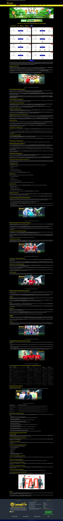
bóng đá (16, 100)
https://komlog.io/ (33, 507)
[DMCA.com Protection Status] (18, 511)
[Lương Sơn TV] (10, 3)
